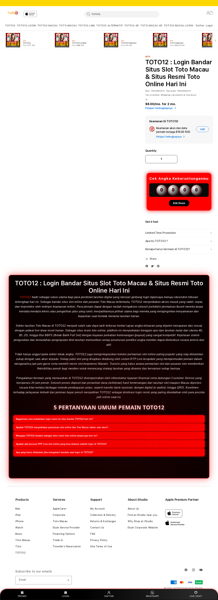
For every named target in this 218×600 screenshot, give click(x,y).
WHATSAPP (152, 596)
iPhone (19, 521)
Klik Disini (179, 203)
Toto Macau (22, 540)
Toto (18, 546)
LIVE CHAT (196, 596)
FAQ (92, 534)
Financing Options (64, 534)
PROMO (22, 596)
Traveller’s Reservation (67, 546)
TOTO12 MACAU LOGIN (178, 25)
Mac (17, 508)
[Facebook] (147, 266)
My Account (97, 508)
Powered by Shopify (192, 588)
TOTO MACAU (68, 25)
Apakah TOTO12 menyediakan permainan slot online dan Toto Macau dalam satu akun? (62, 427)
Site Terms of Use (101, 546)
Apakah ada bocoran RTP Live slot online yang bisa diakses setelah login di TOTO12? (61, 444)
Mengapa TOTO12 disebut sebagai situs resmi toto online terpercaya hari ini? (57, 435)
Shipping (166, 95)
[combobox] (121, 14)
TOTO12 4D (131, 25)
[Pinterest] (159, 266)
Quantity (151, 150)
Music (18, 534)
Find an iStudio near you (142, 515)
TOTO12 (10, 25)
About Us (133, 508)
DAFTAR (109, 596)
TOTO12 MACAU (47, 25)
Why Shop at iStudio (140, 521)
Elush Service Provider (66, 527)
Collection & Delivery (103, 515)
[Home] (13, 13)
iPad (17, 515)
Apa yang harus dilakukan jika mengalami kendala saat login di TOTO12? (54, 452)
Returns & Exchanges (103, 521)
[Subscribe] (68, 580)
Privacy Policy (98, 540)
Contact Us (97, 527)
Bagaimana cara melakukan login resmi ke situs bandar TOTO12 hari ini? (54, 419)
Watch (19, 527)
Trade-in (58, 540)
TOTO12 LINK (86, 25)
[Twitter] (153, 266)
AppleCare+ (60, 508)
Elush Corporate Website (143, 527)
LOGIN (65, 596)
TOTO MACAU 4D (151, 25)
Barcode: (171, 91)
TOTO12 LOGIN (26, 25)
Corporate (59, 515)
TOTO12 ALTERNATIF (109, 25)
